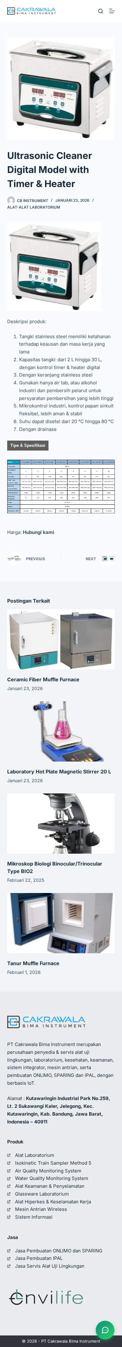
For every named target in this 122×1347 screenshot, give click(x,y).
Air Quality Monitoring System (48, 1171)
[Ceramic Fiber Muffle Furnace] (60, 639)
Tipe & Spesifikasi (27, 445)
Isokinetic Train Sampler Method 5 (53, 1163)
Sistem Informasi (34, 1217)
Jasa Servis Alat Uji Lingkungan (49, 1266)
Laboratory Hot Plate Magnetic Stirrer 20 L (59, 771)
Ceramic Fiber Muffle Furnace (43, 679)
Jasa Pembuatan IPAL (39, 1258)
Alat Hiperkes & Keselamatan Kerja (53, 1202)
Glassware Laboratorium (42, 1194)
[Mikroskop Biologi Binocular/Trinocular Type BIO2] (60, 823)
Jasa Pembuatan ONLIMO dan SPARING (58, 1251)
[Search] (100, 11)
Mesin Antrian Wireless (41, 1209)
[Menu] (112, 11)
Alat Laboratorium (34, 1155)
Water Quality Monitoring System (51, 1178)
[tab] (27, 446)
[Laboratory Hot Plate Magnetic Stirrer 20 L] (60, 731)
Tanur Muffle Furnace (33, 963)
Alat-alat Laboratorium (33, 207)
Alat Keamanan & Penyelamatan (49, 1186)
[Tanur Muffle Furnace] (60, 923)
